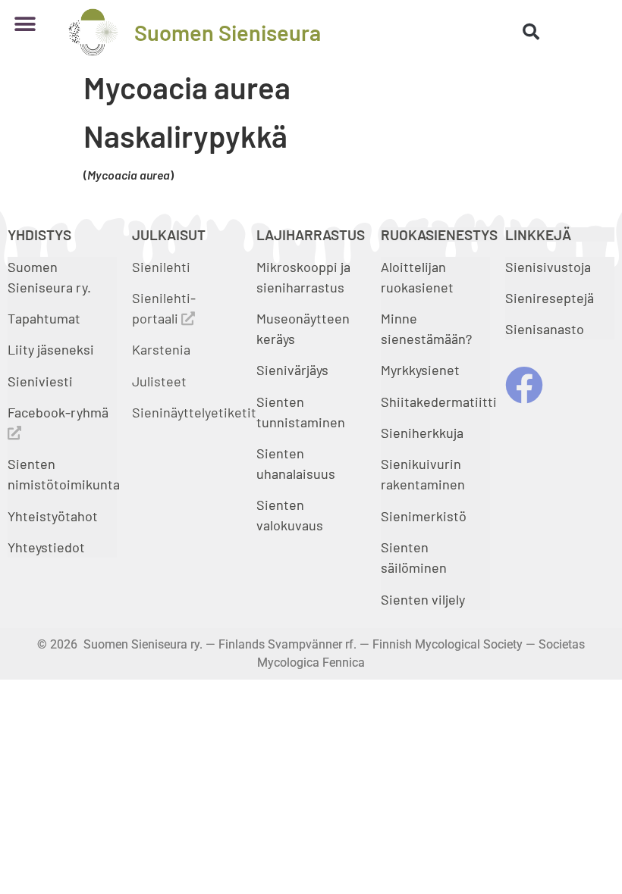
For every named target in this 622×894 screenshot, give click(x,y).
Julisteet (159, 381)
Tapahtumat (44, 318)
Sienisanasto (544, 328)
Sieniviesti (42, 381)
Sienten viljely (423, 599)
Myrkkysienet (420, 369)
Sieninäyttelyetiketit (194, 412)
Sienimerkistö (423, 516)
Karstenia (161, 349)
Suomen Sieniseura (227, 32)
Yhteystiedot (46, 547)
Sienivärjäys (292, 369)
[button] (25, 25)
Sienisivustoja (548, 266)
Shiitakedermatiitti (439, 401)
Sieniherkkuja (422, 432)
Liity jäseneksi (51, 349)
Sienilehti (161, 266)
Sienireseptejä (549, 297)
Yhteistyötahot (53, 516)
